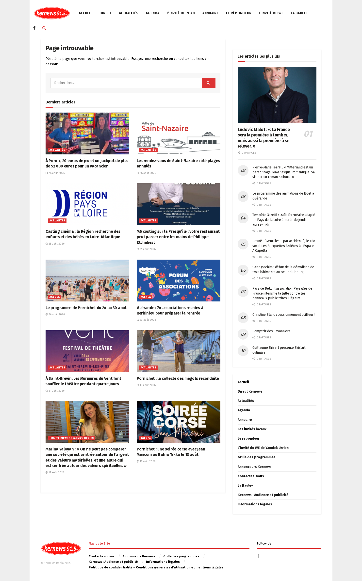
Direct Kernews (250, 391)
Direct (105, 13)
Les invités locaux (252, 429)
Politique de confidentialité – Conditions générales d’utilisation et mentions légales (156, 567)
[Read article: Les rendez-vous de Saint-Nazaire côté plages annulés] (178, 133)
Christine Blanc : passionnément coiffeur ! (283, 315)
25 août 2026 (56, 243)
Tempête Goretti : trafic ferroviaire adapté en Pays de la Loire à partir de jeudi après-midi (283, 220)
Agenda (152, 13)
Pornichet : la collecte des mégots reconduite (178, 378)
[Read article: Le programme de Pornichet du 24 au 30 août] (87, 280)
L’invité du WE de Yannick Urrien (263, 448)
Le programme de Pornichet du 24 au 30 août (86, 307)
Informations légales (255, 504)
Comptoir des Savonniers (271, 331)
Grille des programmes (257, 457)
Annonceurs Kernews (255, 467)
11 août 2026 (56, 472)
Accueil (85, 13)
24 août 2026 (56, 314)
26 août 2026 (56, 173)
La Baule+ (299, 13)
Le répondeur (238, 13)
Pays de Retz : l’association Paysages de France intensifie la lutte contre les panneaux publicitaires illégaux (282, 293)
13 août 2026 (147, 385)
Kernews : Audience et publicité (263, 495)
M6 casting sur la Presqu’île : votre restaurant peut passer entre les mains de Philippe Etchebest (178, 237)
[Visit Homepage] (51, 13)
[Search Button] (44, 28)
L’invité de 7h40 (181, 13)
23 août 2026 (147, 319)
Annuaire (210, 13)
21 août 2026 (56, 390)
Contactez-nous (251, 476)
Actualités (129, 13)
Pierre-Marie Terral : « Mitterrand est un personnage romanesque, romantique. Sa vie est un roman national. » (283, 172)
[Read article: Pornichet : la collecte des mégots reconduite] (178, 351)
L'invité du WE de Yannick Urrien (71, 438)
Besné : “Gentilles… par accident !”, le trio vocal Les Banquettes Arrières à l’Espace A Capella (283, 246)
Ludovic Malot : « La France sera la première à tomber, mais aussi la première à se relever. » (264, 138)
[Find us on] (34, 28)
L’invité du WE (271, 13)
